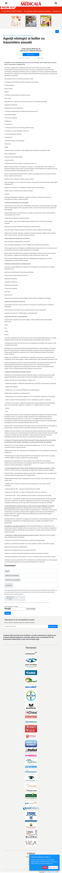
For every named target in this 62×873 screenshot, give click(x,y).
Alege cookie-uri (53, 867)
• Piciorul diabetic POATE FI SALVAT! (11, 11)
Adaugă (7, 613)
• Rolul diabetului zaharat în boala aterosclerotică (37, 11)
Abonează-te (53, 626)
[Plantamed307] (46, 21)
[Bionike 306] (16, 21)
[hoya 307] (31, 21)
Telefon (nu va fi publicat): (12, 580)
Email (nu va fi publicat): (12, 575)
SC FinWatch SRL (49, 872)
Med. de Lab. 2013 (18, 35)
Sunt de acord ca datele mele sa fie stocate (10, 598)
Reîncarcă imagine (31, 608)
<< (57, 31)
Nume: (7, 571)
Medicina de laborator (28, 35)
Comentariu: (8, 585)
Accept (45, 867)
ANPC (57, 872)
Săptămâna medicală (8, 35)
